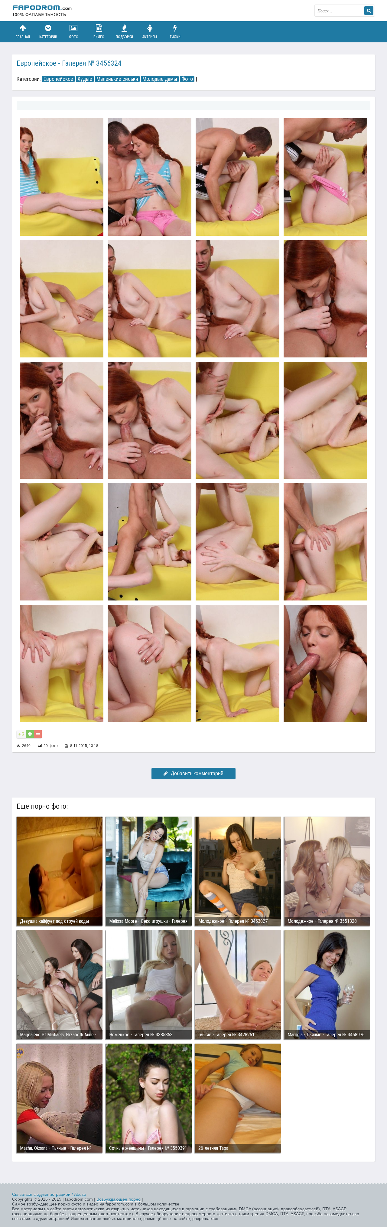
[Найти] (368, 10)
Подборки (124, 37)
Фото (73, 37)
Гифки (175, 37)
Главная (23, 37)
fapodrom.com (42, 10)
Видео (98, 37)
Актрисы (149, 37)
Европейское (58, 79)
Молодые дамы (159, 79)
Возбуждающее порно (118, 1199)
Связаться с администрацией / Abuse (49, 1194)
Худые (84, 79)
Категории (48, 37)
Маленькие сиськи (117, 79)
